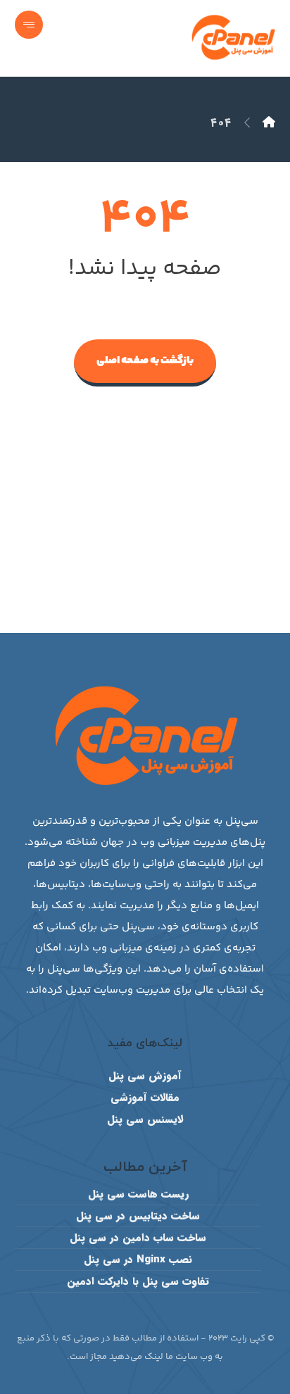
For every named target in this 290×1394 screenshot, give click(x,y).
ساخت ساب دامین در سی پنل (138, 1237)
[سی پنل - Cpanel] (269, 123)
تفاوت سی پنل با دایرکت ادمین (138, 1281)
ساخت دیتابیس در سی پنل (138, 1215)
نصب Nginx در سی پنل (138, 1259)
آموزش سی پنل (145, 1075)
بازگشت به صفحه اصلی (145, 361)
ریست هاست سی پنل (138, 1194)
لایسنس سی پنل (145, 1119)
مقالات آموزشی (145, 1097)
